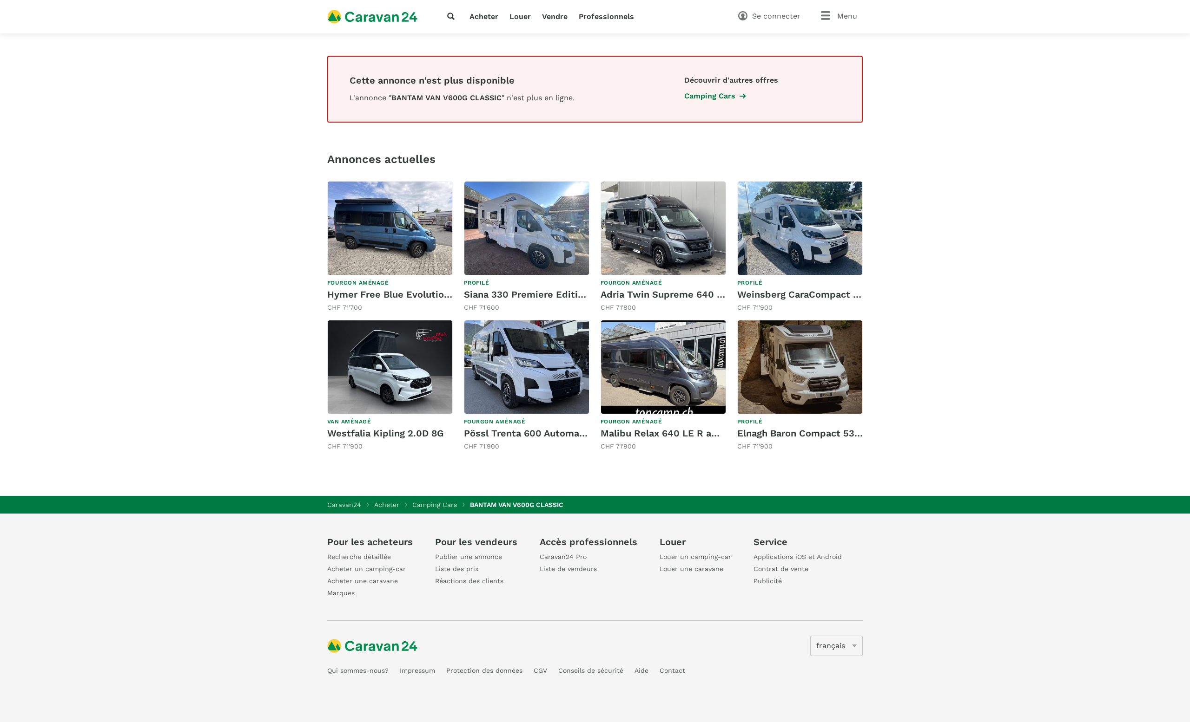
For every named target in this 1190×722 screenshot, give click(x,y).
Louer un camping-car (695, 556)
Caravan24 (344, 504)
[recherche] (452, 16)
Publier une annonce (468, 556)
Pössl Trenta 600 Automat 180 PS (540, 433)
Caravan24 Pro (563, 556)
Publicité (768, 581)
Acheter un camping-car (366, 568)
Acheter (483, 16)
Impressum (417, 670)
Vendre (555, 16)
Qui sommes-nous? (358, 670)
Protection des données (484, 670)
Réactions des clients (469, 581)
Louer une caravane (691, 568)
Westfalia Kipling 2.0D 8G (385, 433)
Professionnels (606, 16)
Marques (341, 593)
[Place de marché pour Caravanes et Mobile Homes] (372, 17)
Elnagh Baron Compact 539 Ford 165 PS (826, 433)
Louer (520, 16)
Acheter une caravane (362, 581)
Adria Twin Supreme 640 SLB (667, 294)
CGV (540, 670)
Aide (641, 670)
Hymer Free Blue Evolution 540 (398, 294)
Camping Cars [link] (709, 95)
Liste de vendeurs (568, 568)
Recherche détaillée (359, 556)
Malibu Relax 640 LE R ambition (674, 433)
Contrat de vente (781, 568)
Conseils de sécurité (590, 670)
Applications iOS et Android (798, 556)
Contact (672, 670)
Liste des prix (456, 568)
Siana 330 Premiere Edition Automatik (551, 294)
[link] (390, 246)
